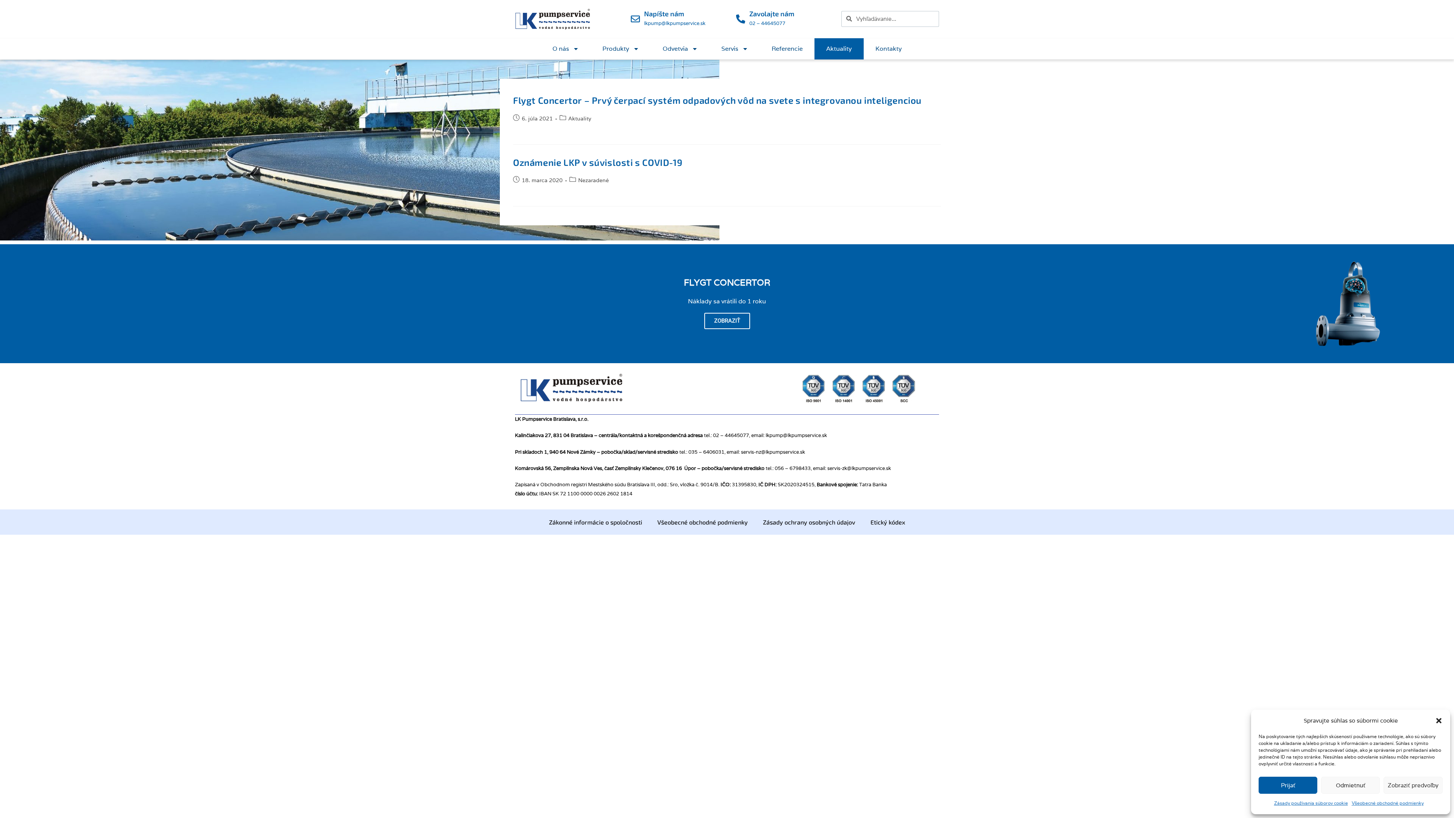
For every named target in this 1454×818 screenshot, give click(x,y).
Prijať (1288, 785)
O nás (560, 49)
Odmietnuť (1350, 785)
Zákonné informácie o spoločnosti (595, 522)
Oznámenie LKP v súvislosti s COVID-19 (597, 162)
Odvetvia (675, 49)
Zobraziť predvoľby (1413, 785)
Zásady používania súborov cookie (1311, 803)
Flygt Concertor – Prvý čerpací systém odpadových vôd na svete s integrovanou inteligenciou (717, 100)
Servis (729, 49)
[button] (1439, 720)
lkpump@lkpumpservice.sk (674, 23)
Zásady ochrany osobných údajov (809, 522)
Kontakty (888, 49)
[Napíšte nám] (635, 18)
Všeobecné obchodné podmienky (1388, 803)
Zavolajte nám (771, 13)
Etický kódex (888, 522)
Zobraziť (727, 320)
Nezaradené (593, 180)
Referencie (787, 49)
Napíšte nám (664, 13)
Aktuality (839, 49)
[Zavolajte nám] (740, 18)
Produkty (615, 49)
